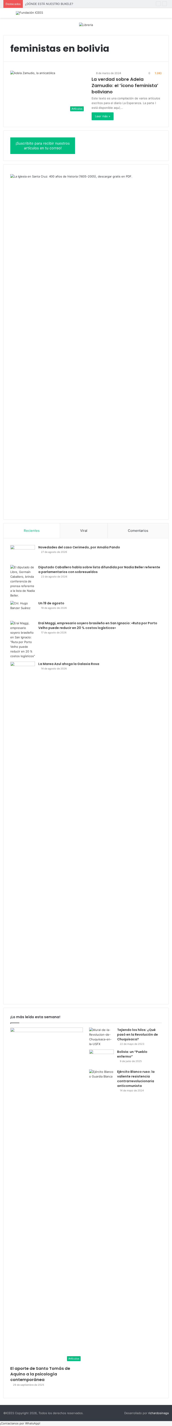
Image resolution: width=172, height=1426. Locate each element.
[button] (20, 1423)
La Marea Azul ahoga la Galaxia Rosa (68, 664)
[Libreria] (86, 24)
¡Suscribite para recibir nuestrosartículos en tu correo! (43, 145)
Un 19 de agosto (51, 603)
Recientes (32, 530)
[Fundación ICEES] (29, 13)
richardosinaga (158, 1413)
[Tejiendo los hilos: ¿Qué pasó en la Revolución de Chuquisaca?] (101, 1037)
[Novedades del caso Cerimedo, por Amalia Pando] (22, 553)
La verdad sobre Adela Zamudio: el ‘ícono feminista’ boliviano (125, 85)
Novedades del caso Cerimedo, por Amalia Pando (79, 547)
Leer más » (102, 116)
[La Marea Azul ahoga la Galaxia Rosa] (22, 829)
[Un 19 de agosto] (22, 609)
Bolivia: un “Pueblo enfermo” (132, 1054)
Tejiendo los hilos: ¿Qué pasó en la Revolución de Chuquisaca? (137, 1034)
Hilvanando (33, 4)
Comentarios (138, 530)
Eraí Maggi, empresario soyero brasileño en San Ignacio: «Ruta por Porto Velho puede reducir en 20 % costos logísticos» (97, 625)
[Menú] (5, 15)
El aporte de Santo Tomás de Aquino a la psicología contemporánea (40, 1374)
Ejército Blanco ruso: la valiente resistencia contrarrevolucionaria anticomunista (136, 1078)
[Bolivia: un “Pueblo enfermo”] (101, 1058)
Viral (83, 530)
